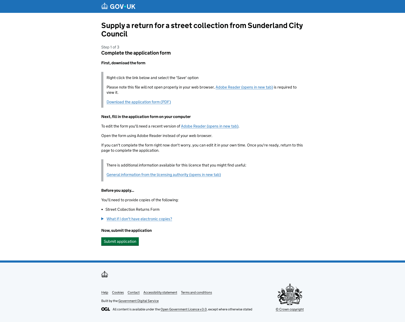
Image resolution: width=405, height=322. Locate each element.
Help (104, 292)
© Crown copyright (290, 309)
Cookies (118, 292)
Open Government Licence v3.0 (184, 309)
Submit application (120, 241)
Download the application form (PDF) (139, 101)
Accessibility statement (160, 292)
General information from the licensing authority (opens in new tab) (164, 174)
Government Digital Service (138, 301)
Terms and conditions (196, 292)
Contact (134, 292)
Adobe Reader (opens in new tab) (244, 87)
